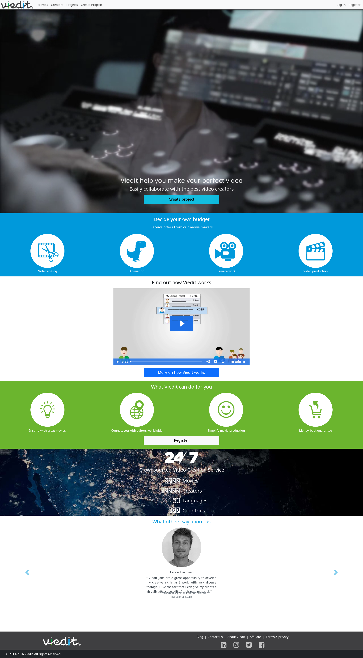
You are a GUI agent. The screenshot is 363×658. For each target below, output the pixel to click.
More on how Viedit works (181, 372)
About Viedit (236, 637)
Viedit (29, 654)
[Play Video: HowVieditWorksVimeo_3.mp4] (181, 323)
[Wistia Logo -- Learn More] (238, 361)
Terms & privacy (277, 637)
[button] (27, 575)
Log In (341, 5)
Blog (200, 637)
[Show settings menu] (215, 361)
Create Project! (91, 5)
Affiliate (255, 637)
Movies (43, 5)
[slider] (166, 361)
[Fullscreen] (223, 361)
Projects (72, 5)
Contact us (215, 637)
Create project (181, 199)
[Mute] (208, 361)
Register (355, 5)
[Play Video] (117, 361)
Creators (57, 5)
